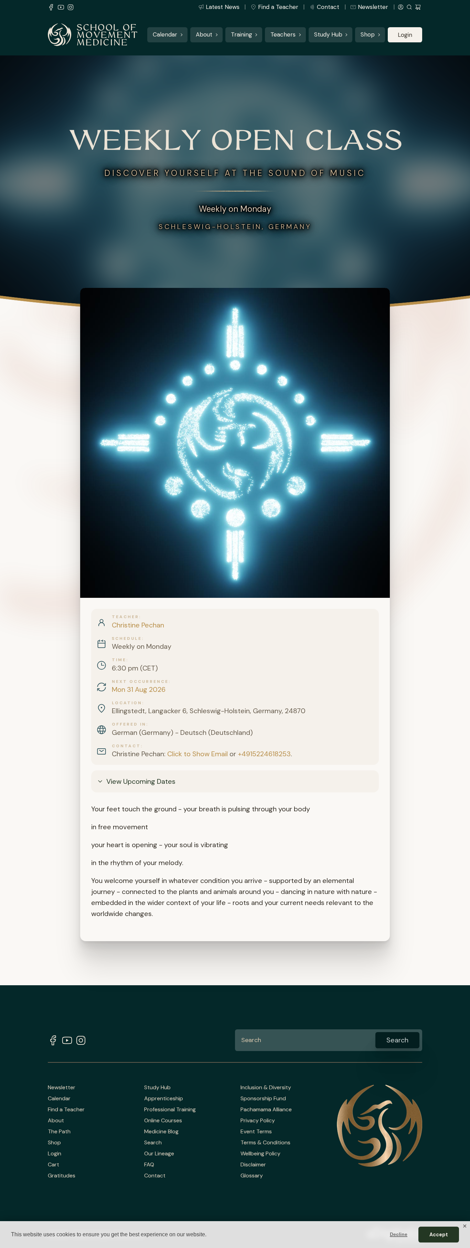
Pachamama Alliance (266, 1109)
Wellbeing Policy (260, 1153)
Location (127, 702)
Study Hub (328, 35)
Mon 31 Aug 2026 (138, 689)
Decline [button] (398, 1234)
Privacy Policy (258, 1120)
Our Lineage (159, 1153)
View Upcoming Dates (140, 781)
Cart (53, 1164)
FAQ (149, 1164)
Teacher (125, 616)
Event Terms (256, 1131)
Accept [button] (438, 1234)
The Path (59, 1131)
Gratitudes (61, 1175)
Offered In (129, 724)
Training (241, 35)
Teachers (283, 35)
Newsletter (373, 7)
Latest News (222, 7)
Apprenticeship (163, 1098)
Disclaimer (253, 1164)
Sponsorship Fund (263, 1098)
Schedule (127, 638)
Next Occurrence (140, 681)
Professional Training (170, 1109)
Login (405, 35)
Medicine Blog (161, 1131)
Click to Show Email (197, 753)
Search (153, 1142)
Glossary (252, 1175)
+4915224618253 (264, 753)
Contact (328, 7)
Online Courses (163, 1120)
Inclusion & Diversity (266, 1087)
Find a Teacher (278, 7)
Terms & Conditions (265, 1142)
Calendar (165, 35)
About (204, 35)
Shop (368, 35)
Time (119, 659)
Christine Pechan (138, 625)
